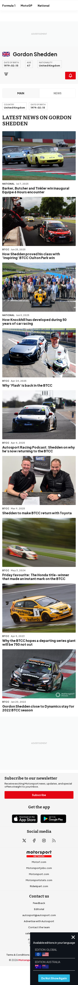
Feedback (39, 903)
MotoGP (26, 5)
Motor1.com (39, 861)
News (58, 93)
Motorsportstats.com (39, 880)
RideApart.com (39, 886)
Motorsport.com (39, 874)
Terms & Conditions (18, 954)
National (43, 5)
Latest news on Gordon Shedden (37, 121)
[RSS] (54, 840)
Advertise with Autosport (39, 921)
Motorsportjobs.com (39, 867)
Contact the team (39, 927)
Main (20, 93)
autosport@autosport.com (39, 915)
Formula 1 (8, 5)
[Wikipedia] (6, 74)
